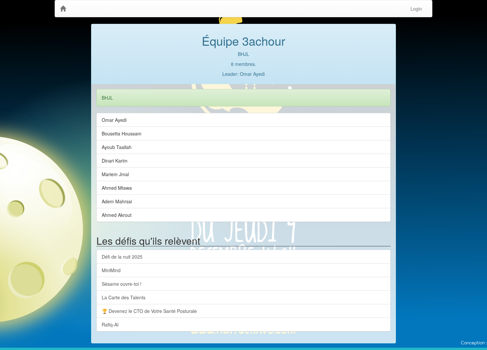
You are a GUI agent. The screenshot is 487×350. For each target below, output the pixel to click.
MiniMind (111, 270)
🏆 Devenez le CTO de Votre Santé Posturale (149, 311)
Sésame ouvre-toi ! (121, 283)
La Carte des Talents (123, 297)
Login (416, 8)
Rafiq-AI (110, 324)
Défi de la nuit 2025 (122, 256)
